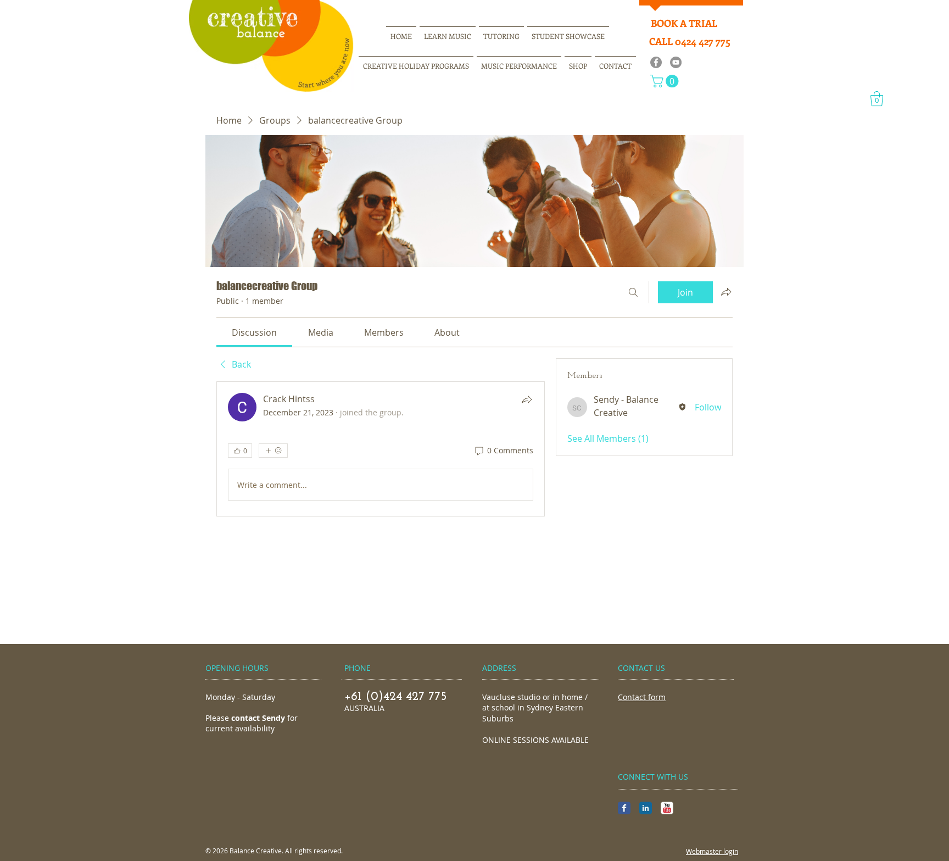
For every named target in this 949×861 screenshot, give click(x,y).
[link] (254, 332)
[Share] (526, 399)
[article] (380, 448)
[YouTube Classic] (667, 808)
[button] (666, 81)
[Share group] (726, 291)
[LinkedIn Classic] (645, 808)
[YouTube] (676, 62)
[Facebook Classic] (624, 808)
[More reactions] (273, 450)
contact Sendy (258, 718)
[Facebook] (656, 62)
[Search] (633, 292)
